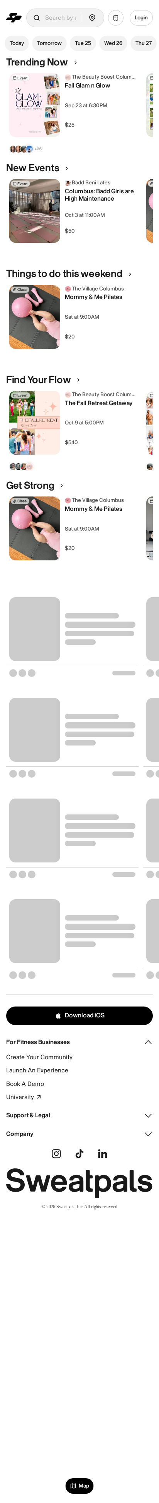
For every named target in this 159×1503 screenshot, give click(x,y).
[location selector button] (92, 17)
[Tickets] (115, 18)
